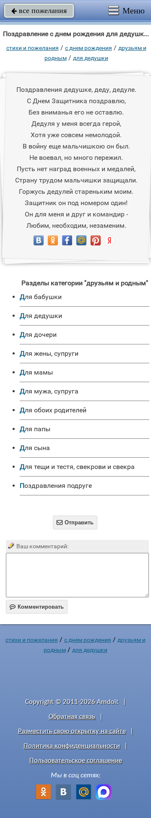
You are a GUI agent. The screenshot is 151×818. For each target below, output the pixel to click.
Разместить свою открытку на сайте (72, 731)
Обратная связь (72, 716)
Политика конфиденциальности (71, 746)
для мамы (36, 372)
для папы (35, 429)
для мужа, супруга (49, 391)
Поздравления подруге (56, 486)
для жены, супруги (49, 353)
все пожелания (39, 10)
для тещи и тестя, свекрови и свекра (77, 467)
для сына (35, 448)
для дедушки (90, 58)
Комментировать (37, 607)
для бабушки (41, 297)
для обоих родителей (53, 410)
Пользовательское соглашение (75, 760)
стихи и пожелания (32, 47)
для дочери (38, 335)
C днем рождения (88, 47)
